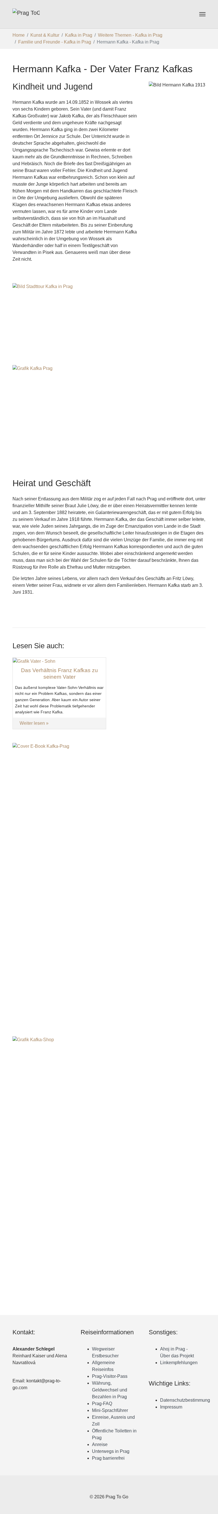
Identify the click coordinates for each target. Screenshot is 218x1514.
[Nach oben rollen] (209, 1505)
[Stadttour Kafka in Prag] (109, 322)
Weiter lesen (33, 723)
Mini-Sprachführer (110, 1410)
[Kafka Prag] (109, 412)
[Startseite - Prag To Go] (26, 14)
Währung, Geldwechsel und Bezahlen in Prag (109, 1390)
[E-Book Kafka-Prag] (109, 880)
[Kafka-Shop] (109, 1173)
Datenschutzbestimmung (185, 1400)
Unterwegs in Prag (110, 1451)
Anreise (100, 1444)
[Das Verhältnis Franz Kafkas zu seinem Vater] (34, 660)
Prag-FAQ (102, 1403)
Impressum (171, 1407)
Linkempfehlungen (179, 1362)
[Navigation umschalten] (202, 14)
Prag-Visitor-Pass (109, 1376)
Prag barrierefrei (108, 1458)
